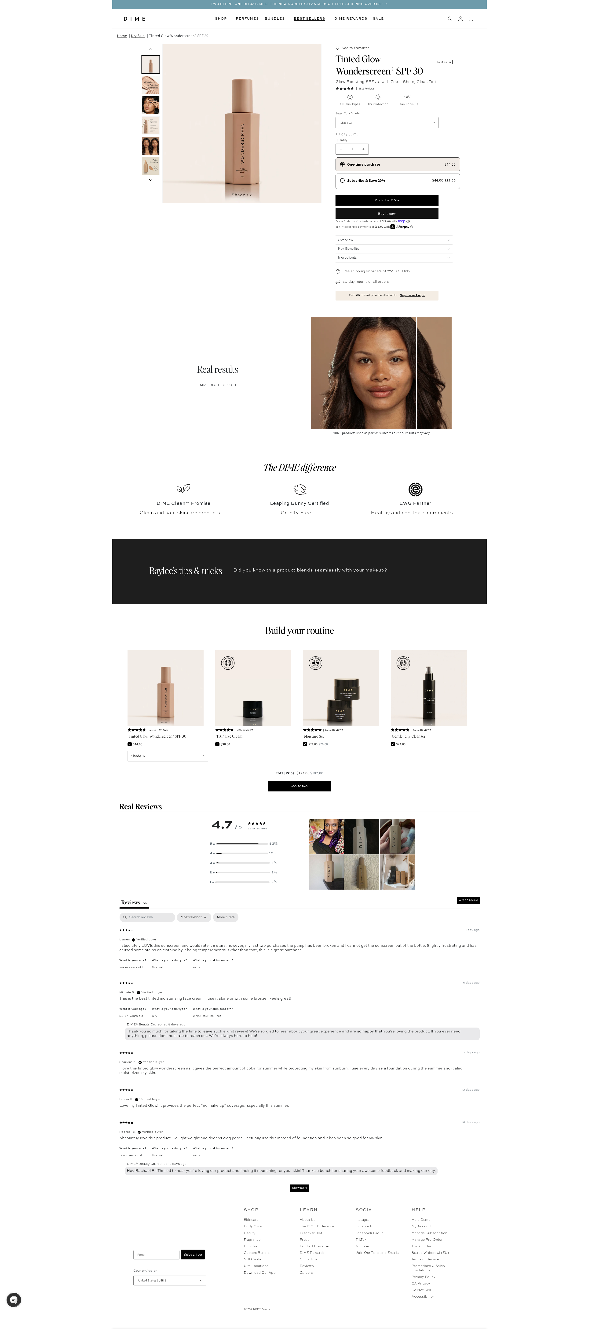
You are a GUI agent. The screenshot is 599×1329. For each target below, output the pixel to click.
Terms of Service (425, 1259)
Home (122, 35)
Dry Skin (138, 35)
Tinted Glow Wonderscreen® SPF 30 (178, 35)
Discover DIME (312, 1233)
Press (304, 1239)
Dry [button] (154, 1016)
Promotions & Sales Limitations (428, 1268)
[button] (222, 19)
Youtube (362, 1246)
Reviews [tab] (134, 902)
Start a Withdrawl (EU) (430, 1253)
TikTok (361, 1239)
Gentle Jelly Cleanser (408, 736)
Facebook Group (370, 1233)
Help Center (422, 1219)
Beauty (250, 1233)
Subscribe (192, 1254)
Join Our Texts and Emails (377, 1253)
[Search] (450, 19)
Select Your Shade (347, 113)
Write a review (468, 900)
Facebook (364, 1226)
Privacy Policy (424, 1277)
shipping (358, 271)
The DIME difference (299, 467)
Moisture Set (314, 736)
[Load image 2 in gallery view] (151, 85)
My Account (422, 1226)
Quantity (341, 140)
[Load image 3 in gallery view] (151, 105)
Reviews (307, 1266)
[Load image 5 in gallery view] (151, 146)
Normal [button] (157, 967)
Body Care (253, 1226)
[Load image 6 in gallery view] (151, 166)
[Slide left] (151, 49)
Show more (299, 1188)
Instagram (364, 1219)
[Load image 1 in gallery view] (151, 65)
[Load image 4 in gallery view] (151, 125)
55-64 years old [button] (131, 1016)
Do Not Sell (421, 1290)
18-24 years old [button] (130, 1155)
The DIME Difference (317, 1226)
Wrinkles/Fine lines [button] (207, 1016)
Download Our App (260, 1272)
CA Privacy (421, 1283)
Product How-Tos (314, 1246)
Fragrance (252, 1239)
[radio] (398, 164)
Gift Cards (252, 1259)
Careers (306, 1272)
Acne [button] (196, 967)
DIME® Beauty (261, 1309)
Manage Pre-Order (427, 1239)
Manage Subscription (429, 1233)
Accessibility (423, 1296)
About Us (308, 1219)
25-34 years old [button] (131, 967)
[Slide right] (151, 180)
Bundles (251, 1246)
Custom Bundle (257, 1253)
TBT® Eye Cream (229, 736)
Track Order (421, 1246)
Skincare (251, 1219)
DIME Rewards (312, 1253)
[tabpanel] (299, 1054)
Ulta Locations (256, 1266)
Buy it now (387, 213)
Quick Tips (309, 1259)
